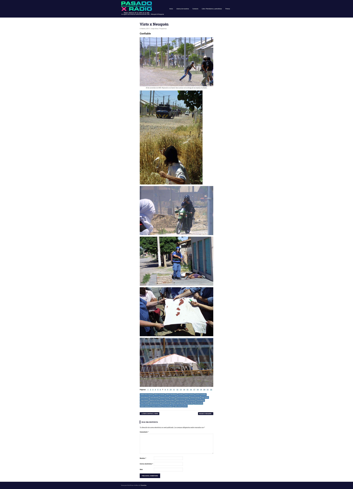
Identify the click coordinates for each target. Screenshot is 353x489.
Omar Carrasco (190, 400)
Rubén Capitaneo (145, 406)
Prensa (227, 9)
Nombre (143, 458)
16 (191, 390)
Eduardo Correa (164, 397)
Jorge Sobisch (144, 400)
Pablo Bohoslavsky (154, 403)
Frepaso (172, 397)
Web (141, 469)
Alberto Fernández (159, 394)
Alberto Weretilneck (171, 394)
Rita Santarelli (198, 403)
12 (177, 390)
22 (211, 390)
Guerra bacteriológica (183, 397)
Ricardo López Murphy (177, 403)
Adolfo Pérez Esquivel (146, 394)
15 (187, 390)
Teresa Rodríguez (168, 406)
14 (184, 390)
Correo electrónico (146, 464)
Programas (163, 28)
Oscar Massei (200, 400)
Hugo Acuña (204, 397)
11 (174, 390)
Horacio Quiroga (195, 397)
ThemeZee (143, 485)
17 (194, 390)
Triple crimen (177, 406)
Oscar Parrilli (144, 403)
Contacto (195, 9)
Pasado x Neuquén (205, 414)
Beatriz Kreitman (189, 394)
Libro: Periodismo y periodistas (212, 9)
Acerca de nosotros (182, 9)
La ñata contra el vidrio (150, 414)
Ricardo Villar (189, 403)
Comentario (144, 432)
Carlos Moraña (154, 397)
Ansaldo (180, 394)
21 (208, 390)
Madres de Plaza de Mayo (157, 400)
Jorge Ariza (154, 28)
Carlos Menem (144, 397)
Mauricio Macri (170, 400)
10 (171, 390)
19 (201, 390)
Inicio (171, 9)
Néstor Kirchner (180, 400)
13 (181, 390)
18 (198, 390)
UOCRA (185, 406)
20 (204, 390)
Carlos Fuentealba (201, 394)
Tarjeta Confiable (156, 406)
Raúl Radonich (165, 403)
